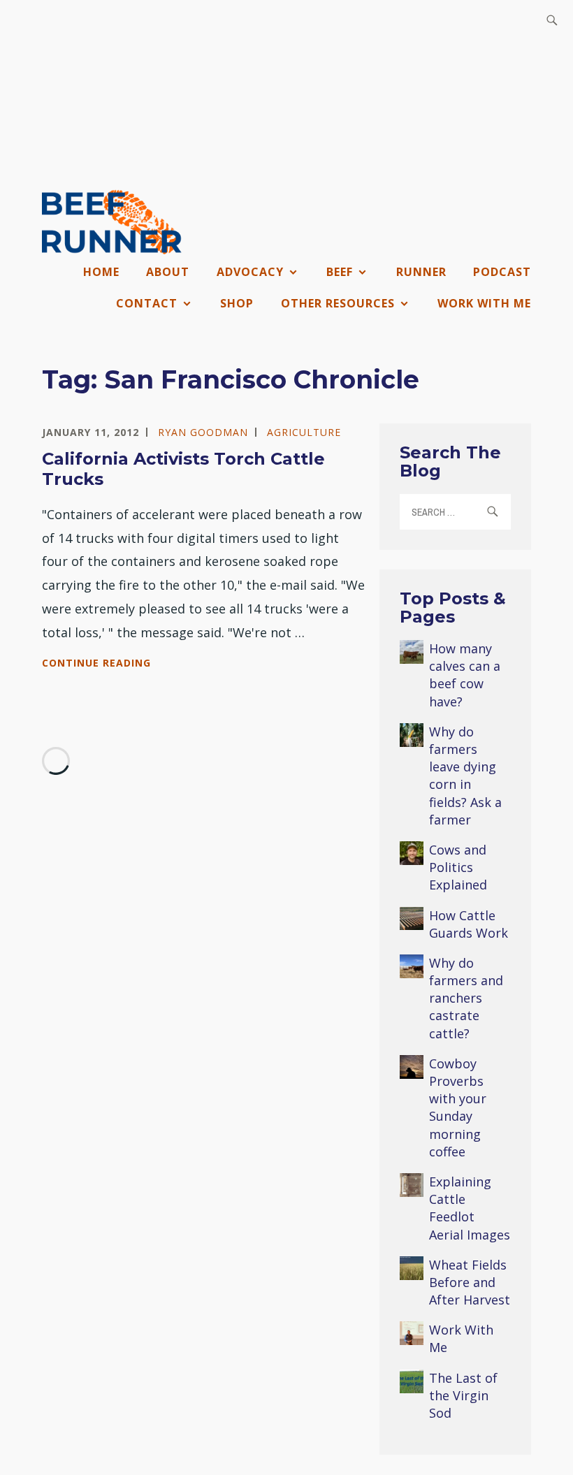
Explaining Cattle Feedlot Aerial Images (469, 1208)
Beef (339, 271)
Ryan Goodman (203, 432)
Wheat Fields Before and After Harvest (469, 1282)
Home (101, 271)
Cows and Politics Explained (458, 867)
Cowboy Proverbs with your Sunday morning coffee (457, 1107)
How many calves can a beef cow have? (464, 675)
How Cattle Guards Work (468, 924)
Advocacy (250, 271)
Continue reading (128, 663)
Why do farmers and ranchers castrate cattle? (466, 998)
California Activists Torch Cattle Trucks (183, 469)
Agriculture (304, 432)
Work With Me (484, 303)
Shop (237, 303)
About (167, 271)
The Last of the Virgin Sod (463, 1395)
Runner (421, 271)
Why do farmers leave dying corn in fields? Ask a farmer (465, 775)
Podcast (502, 271)
